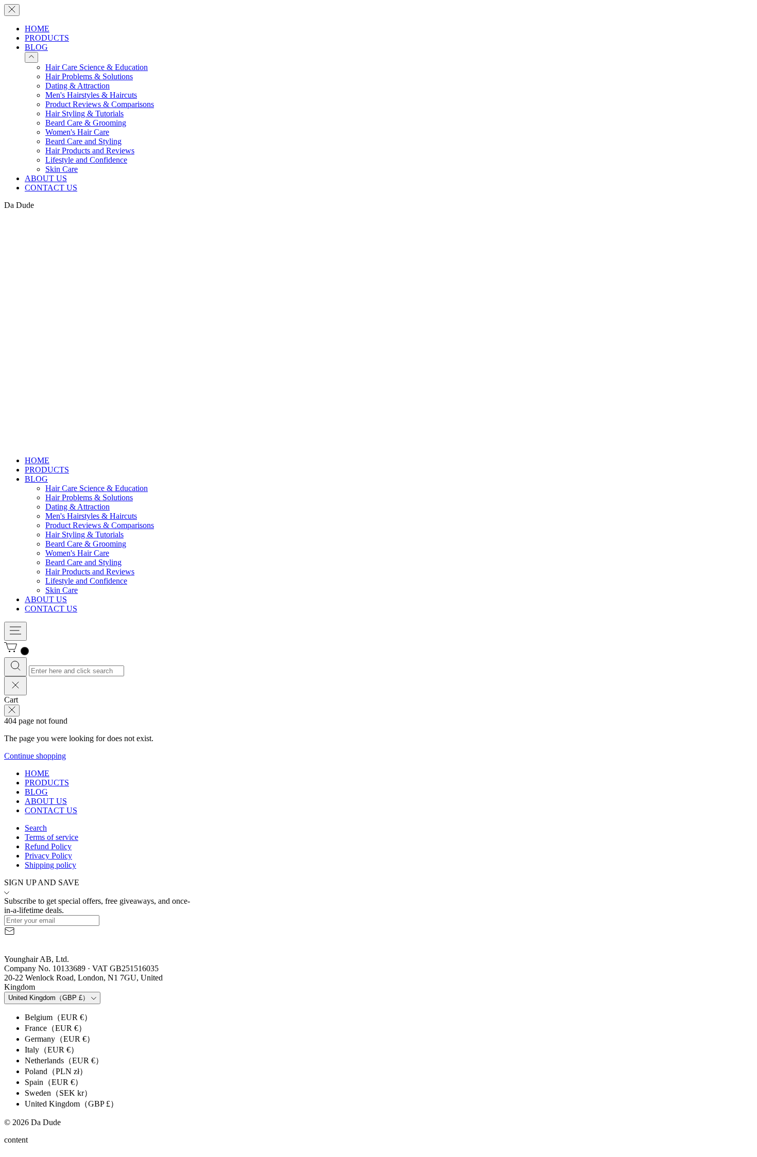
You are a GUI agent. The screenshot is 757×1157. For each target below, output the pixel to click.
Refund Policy (48, 846)
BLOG (36, 47)
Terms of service (51, 837)
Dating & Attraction (77, 85)
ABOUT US (46, 178)
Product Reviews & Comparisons (99, 104)
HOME (37, 28)
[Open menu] (15, 631)
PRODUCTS (47, 37)
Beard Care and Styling (83, 141)
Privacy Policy (48, 855)
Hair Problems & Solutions (89, 76)
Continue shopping (35, 755)
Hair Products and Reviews (89, 150)
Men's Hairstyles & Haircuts (91, 95)
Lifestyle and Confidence (86, 159)
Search (36, 827)
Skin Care (61, 169)
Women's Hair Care (77, 132)
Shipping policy (50, 865)
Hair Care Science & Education (96, 67)
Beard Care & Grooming (85, 122)
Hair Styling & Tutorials (84, 113)
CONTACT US (51, 187)
